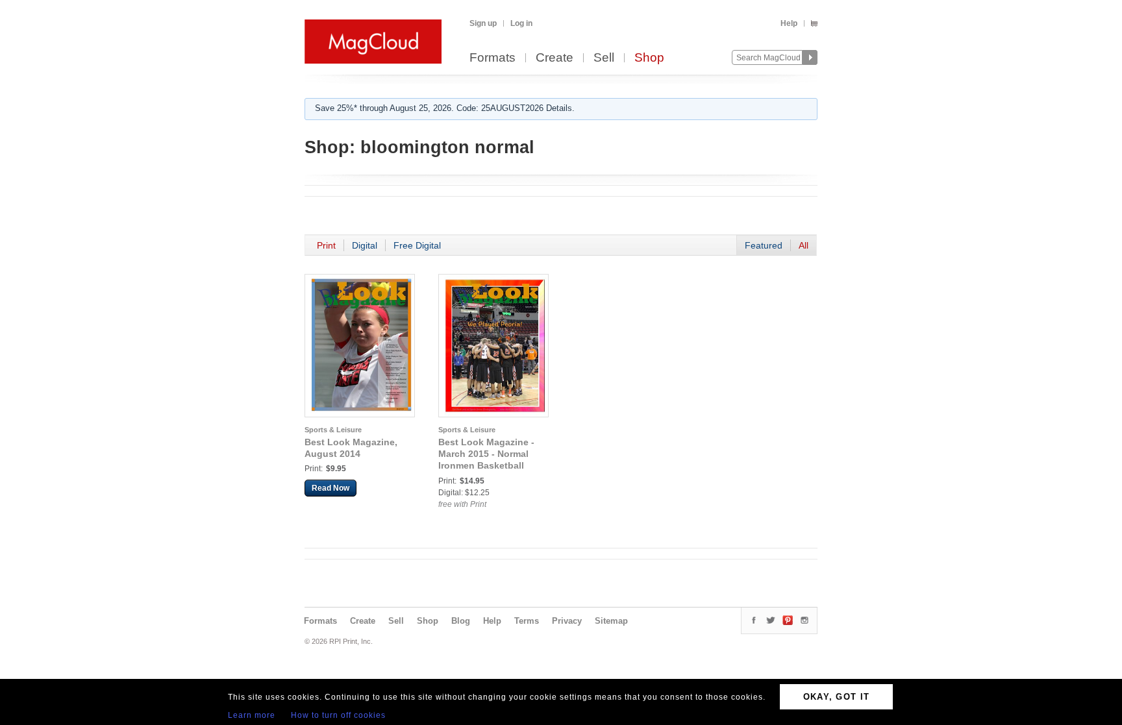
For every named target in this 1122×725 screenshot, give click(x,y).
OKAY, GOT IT (836, 697)
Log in (521, 23)
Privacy (567, 621)
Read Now (330, 488)
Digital (364, 245)
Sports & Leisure (333, 430)
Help (788, 23)
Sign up (483, 23)
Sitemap (611, 621)
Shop (649, 58)
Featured (763, 245)
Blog (460, 621)
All (803, 245)
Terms (526, 621)
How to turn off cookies (338, 715)
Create (554, 58)
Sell (603, 58)
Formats (492, 58)
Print (326, 245)
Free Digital (417, 245)
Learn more (251, 715)
